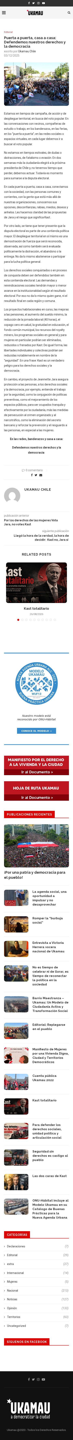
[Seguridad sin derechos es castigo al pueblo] (16, 1157)
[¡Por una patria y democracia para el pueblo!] (36, 845)
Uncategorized (38, 1325)
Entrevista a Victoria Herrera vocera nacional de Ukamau (48, 947)
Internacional (38, 1273)
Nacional (38, 1290)
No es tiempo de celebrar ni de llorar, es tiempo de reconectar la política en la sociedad (50, 976)
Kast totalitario (36, 609)
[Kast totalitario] (36, 582)
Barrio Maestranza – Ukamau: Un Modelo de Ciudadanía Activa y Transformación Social (50, 1004)
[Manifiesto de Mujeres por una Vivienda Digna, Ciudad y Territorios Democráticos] (16, 1055)
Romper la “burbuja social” (47, 920)
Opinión (38, 1308)
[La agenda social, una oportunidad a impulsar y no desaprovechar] (16, 898)
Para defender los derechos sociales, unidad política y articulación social (47, 1131)
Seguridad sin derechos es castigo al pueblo (50, 1156)
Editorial (8, 32)
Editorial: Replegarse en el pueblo (48, 1027)
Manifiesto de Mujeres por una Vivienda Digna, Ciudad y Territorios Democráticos (50, 1055)
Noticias (38, 1299)
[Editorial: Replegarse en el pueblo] (16, 1031)
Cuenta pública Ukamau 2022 (44, 1078)
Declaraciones (38, 1246)
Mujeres (38, 1281)
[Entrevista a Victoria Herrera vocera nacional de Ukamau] (16, 949)
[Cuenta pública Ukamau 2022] (16, 1082)
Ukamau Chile (27, 51)
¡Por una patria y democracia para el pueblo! (34, 875)
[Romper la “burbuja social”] (16, 924)
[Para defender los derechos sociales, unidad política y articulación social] (16, 1131)
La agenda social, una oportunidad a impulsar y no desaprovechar (49, 898)
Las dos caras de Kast (49, 1176)
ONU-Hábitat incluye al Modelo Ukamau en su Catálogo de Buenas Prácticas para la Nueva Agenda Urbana (50, 1209)
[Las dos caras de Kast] (16, 1182)
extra (38, 1264)
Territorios (38, 1317)
